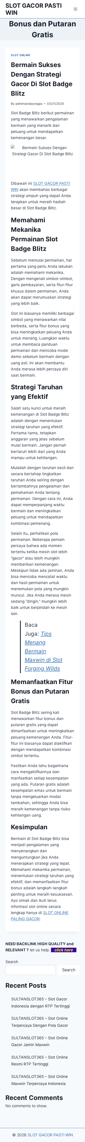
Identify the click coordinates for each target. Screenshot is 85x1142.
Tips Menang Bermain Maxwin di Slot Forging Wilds (44, 651)
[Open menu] (75, 8)
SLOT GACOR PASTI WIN (50, 1135)
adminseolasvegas (28, 103)
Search (11, 962)
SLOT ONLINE (20, 55)
